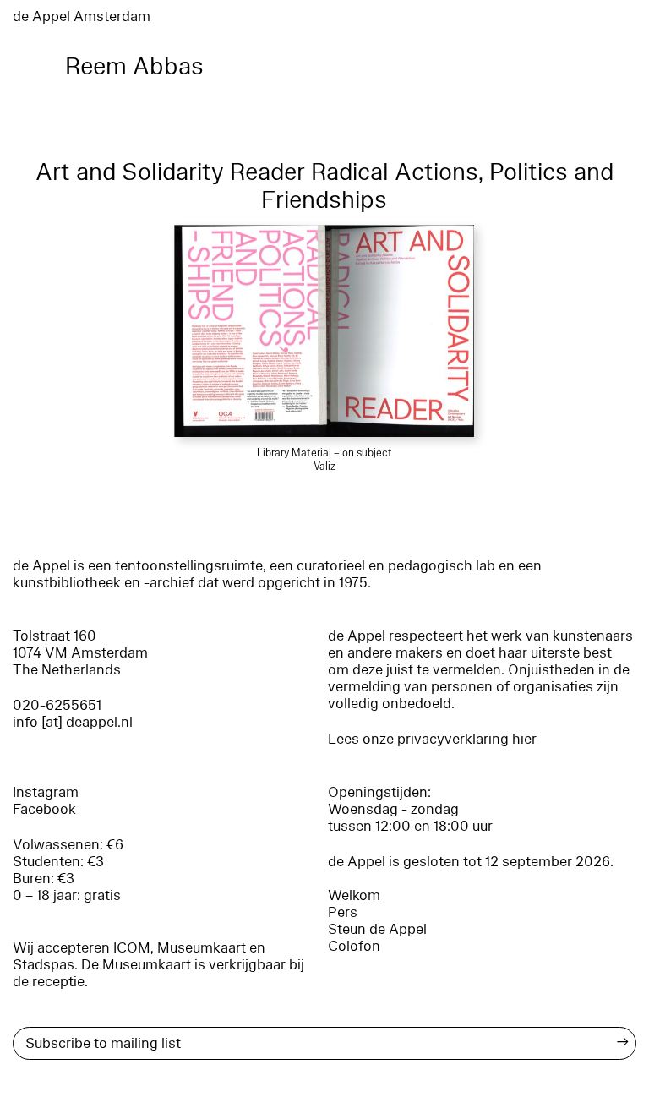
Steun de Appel (377, 929)
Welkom (354, 895)
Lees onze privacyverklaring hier (432, 739)
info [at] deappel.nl (73, 722)
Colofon (354, 946)
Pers (342, 912)
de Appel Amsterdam (81, 16)
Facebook (44, 809)
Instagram (46, 792)
